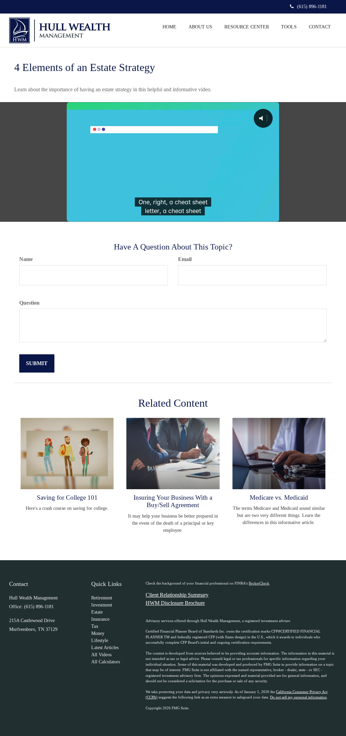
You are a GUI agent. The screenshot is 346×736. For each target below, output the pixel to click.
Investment (101, 605)
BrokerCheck (259, 583)
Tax (94, 626)
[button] (200, 27)
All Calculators (105, 661)
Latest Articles (105, 647)
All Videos (101, 654)
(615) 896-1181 (312, 6)
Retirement (101, 597)
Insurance (100, 619)
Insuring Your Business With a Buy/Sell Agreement (172, 501)
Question (29, 303)
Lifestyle (99, 640)
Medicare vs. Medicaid (279, 497)
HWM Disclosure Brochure (175, 603)
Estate (97, 612)
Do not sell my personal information (298, 697)
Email (185, 259)
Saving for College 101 (67, 497)
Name (26, 259)
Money (97, 633)
